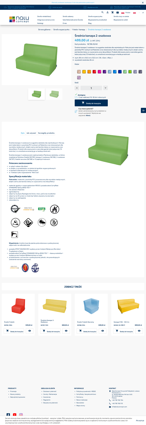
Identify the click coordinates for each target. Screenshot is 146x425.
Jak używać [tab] (31, 133)
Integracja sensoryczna (46, 20)
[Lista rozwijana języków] (122, 13)
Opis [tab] (23, 133)
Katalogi (40, 23)
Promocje (13, 391)
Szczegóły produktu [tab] (46, 133)
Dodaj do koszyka (91, 102)
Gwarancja (46, 397)
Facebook (8, 415)
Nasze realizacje (81, 400)
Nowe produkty (15, 394)
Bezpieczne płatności (50, 403)
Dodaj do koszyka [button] (14, 330)
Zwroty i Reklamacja (50, 394)
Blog (89, 23)
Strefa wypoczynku (95, 16)
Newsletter (80, 403)
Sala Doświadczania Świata (73, 20)
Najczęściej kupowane (17, 397)
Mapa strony (80, 405)
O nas (65, 23)
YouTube (14, 415)
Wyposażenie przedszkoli (97, 20)
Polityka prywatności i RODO (86, 391)
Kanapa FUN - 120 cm (121, 322)
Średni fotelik (9, 322)
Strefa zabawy (68, 16)
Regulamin (46, 400)
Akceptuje (140, 420)
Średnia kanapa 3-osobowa (47, 321)
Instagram (21, 415)
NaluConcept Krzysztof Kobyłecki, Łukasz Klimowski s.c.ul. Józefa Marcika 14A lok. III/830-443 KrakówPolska (126, 394)
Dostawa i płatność (49, 391)
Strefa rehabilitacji (44, 16)
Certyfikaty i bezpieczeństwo (86, 394)
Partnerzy (79, 397)
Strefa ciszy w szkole (121, 16)
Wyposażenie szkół (121, 20)
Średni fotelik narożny (85, 322)
